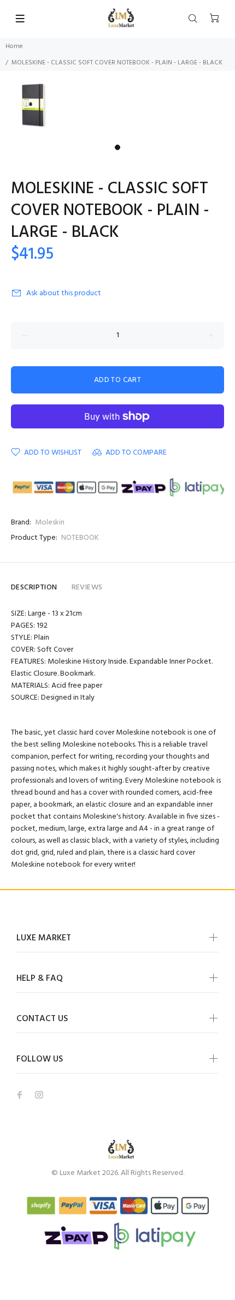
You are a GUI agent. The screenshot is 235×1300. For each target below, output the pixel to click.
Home (14, 46)
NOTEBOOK (80, 538)
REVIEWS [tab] (87, 587)
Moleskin (49, 522)
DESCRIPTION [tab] (34, 587)
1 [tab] (117, 147)
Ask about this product (63, 293)
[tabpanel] (117, 105)
